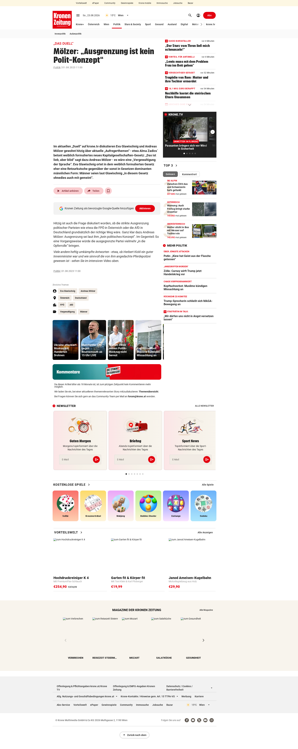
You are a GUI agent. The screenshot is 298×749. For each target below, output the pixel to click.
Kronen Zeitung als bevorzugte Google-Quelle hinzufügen (108, 208)
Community (109, 3)
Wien (106, 24)
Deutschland (81, 298)
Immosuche (162, 3)
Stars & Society (133, 24)
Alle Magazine (206, 610)
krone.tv (210, 24)
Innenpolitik (60, 34)
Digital (184, 24)
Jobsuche (177, 3)
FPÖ (62, 305)
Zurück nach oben (134, 735)
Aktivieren (145, 208)
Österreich (94, 24)
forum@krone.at (137, 396)
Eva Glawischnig (67, 291)
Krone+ (80, 24)
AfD (71, 305)
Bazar (190, 3)
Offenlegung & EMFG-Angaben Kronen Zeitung (134, 688)
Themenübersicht (148, 391)
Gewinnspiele (127, 3)
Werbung (186, 696)
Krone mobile (145, 3)
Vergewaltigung (67, 312)
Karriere (199, 696)
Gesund (159, 24)
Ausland (172, 24)
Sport (148, 24)
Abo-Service (63, 704)
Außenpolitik (75, 34)
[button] (201, 24)
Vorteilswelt (81, 3)
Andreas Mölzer (88, 291)
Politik (116, 24)
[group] (65, 340)
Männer (83, 312)
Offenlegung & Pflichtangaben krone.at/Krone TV (82, 688)
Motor (195, 24)
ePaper (95, 3)
